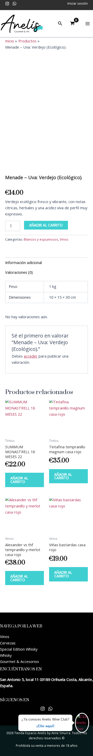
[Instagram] (7, 4)
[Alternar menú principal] (87, 23)
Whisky (6, 655)
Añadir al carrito (46, 225)
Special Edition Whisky (18, 649)
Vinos (64, 239)
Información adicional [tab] (23, 262)
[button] (60, 23)
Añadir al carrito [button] (19, 480)
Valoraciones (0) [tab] (19, 272)
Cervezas (8, 642)
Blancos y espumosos (41, 239)
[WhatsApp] (14, 4)
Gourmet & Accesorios (19, 661)
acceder (30, 356)
